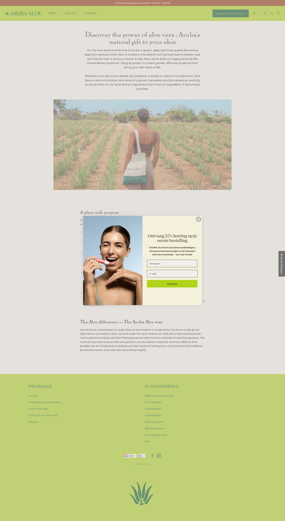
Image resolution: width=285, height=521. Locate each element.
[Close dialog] (198, 219)
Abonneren (172, 283)
